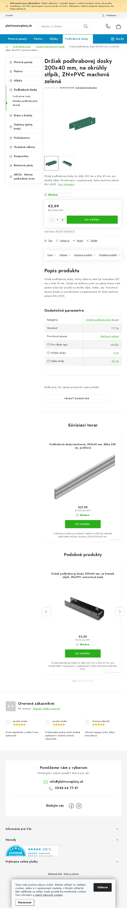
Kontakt (9, 15)
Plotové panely (23, 62)
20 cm (115, 361)
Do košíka (92, 219)
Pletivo (18, 71)
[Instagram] (78, 805)
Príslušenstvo (22, 138)
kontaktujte (15, 6)
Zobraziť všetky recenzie (46, 708)
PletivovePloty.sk (18, 8)
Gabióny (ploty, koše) (23, 126)
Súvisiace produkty (83, 255)
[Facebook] (71, 805)
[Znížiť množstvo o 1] (52, 220)
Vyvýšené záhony (24, 147)
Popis (50, 255)
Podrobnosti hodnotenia (86, 87)
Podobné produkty (108, 255)
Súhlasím (102, 887)
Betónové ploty (23, 165)
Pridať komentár (77, 398)
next (119, 611)
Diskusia (63, 255)
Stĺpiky (18, 80)
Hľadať (85, 26)
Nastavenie (24, 902)
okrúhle (115, 344)
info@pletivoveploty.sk (66, 781)
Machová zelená (110, 336)
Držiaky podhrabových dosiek (25, 103)
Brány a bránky (23, 115)
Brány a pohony (71, 873)
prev (46, 611)
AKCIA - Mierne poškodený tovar (24, 176)
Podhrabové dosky (25, 90)
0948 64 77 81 (109, 26)
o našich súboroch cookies (48, 895)
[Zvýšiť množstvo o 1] (62, 220)
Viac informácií (66, 184)
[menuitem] (18, 39)
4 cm (116, 353)
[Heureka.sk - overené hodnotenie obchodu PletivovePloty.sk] (32, 855)
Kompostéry (21, 156)
